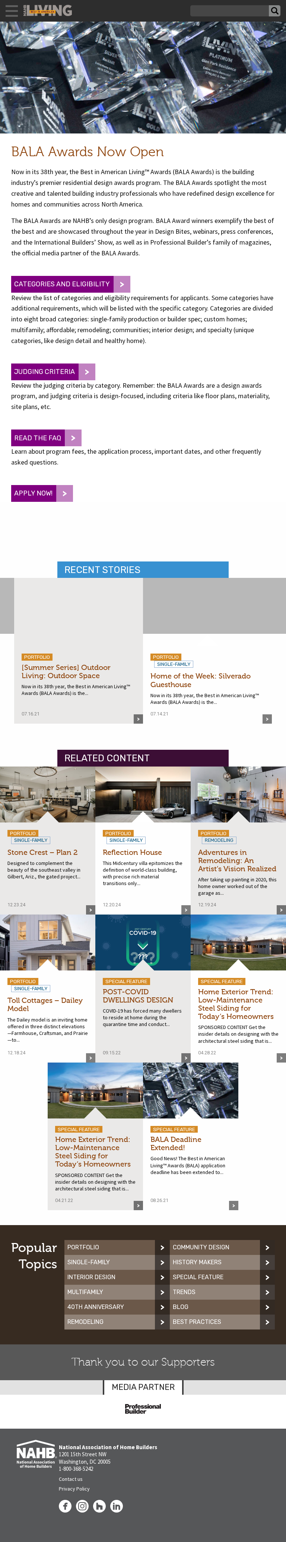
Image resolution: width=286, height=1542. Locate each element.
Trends (184, 1292)
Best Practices (197, 1321)
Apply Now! (33, 493)
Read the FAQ (37, 438)
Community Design (201, 1247)
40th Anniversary (95, 1306)
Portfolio (83, 1247)
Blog (180, 1306)
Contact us (71, 1479)
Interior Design (91, 1277)
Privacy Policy (74, 1488)
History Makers (197, 1262)
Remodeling (85, 1321)
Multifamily (85, 1292)
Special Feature (198, 1277)
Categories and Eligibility (62, 284)
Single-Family (88, 1262)
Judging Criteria (44, 372)
